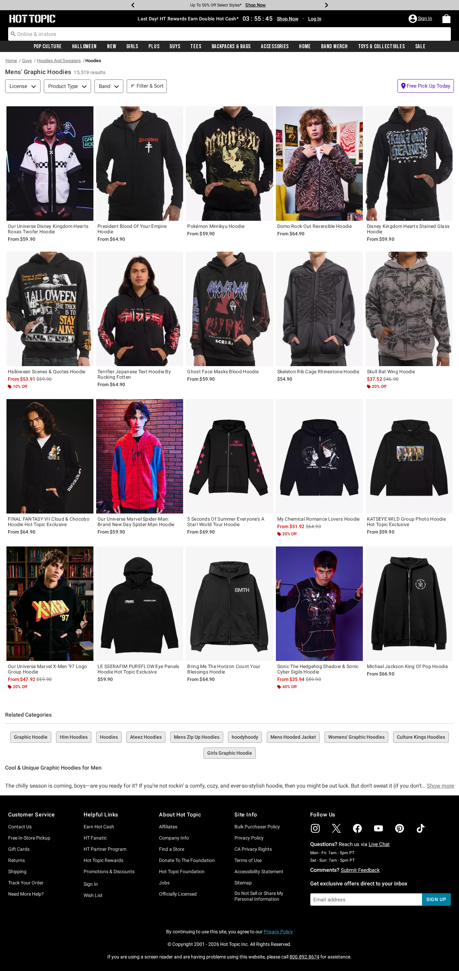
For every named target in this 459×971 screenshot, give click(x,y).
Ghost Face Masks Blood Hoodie (223, 371)
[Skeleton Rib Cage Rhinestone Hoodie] (319, 309)
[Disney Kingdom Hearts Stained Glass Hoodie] (409, 163)
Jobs (164, 882)
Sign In (91, 884)
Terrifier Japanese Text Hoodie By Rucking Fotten (134, 374)
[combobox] (229, 34)
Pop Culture (48, 46)
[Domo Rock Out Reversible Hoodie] (319, 163)
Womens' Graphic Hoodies (356, 737)
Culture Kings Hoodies (421, 737)
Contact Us (20, 826)
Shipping (17, 871)
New (111, 46)
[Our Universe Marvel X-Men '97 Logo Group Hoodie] (49, 603)
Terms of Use (248, 860)
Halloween (84, 46)
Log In (314, 18)
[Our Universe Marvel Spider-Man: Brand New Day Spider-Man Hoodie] (139, 456)
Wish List (93, 895)
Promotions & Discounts (109, 871)
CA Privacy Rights (253, 849)
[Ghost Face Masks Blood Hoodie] (229, 309)
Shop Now (253, 4)
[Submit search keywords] (13, 33)
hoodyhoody (245, 737)
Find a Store (171, 849)
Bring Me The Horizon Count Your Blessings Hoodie (223, 669)
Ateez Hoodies (146, 737)
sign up (436, 899)
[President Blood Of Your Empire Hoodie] (139, 163)
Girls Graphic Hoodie (229, 753)
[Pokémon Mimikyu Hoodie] (229, 163)
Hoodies (109, 737)
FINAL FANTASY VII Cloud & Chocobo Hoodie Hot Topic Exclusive (48, 521)
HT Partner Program (105, 849)
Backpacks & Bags (231, 46)
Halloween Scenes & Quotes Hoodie (47, 371)
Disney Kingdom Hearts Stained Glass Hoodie (408, 228)
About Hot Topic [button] (180, 814)
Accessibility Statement (258, 871)
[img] (315, 828)
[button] (421, 19)
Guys (175, 46)
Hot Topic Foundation (182, 871)
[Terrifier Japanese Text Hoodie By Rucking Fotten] (139, 309)
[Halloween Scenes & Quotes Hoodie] (49, 309)
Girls (132, 46)
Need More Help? (26, 894)
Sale (420, 46)
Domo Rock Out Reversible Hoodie (314, 226)
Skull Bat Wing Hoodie (391, 371)
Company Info (174, 838)
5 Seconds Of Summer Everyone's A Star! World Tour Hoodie (225, 521)
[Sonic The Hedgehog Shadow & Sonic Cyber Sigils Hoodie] (319, 603)
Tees (195, 46)
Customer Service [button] (31, 814)
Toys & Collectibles (381, 46)
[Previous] (133, 5)
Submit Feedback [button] (360, 870)
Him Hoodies (74, 737)
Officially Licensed (178, 894)
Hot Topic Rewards (103, 860)
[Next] (326, 5)
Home (305, 46)
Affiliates (168, 826)
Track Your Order (25, 882)
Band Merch (334, 46)
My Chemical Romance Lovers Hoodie (318, 519)
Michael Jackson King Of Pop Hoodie (407, 666)
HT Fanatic (95, 838)
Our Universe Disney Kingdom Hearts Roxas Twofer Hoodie (48, 228)
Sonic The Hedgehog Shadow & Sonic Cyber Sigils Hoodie (318, 669)
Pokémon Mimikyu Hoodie (215, 226)
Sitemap (243, 882)
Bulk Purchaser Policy (257, 826)
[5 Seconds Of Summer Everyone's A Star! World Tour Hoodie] (229, 456)
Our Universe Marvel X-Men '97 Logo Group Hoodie (47, 669)
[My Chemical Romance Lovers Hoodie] (319, 456)
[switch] (426, 86)
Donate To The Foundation (187, 860)
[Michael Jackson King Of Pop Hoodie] (409, 603)
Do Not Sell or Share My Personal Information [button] (258, 896)
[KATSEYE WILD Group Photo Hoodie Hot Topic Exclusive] (409, 456)
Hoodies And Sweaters (59, 60)
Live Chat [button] (379, 844)
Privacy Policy (249, 838)
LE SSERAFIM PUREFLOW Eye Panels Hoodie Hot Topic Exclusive (138, 669)
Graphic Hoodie (31, 737)
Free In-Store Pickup (29, 838)
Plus (153, 46)
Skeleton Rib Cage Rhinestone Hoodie (318, 371)
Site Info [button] (245, 814)
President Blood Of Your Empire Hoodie (132, 228)
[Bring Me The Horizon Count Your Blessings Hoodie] (229, 603)
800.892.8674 (304, 956)
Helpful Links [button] (101, 814)
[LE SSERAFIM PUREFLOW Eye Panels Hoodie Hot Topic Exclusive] (139, 603)
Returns (16, 860)
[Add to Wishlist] (86, 113)
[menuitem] (446, 18)
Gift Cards (19, 849)
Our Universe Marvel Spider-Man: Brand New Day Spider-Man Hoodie (136, 521)
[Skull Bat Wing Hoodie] (409, 309)
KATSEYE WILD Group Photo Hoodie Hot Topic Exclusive (406, 521)
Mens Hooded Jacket (293, 737)
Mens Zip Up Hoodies (196, 737)
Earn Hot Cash (99, 826)
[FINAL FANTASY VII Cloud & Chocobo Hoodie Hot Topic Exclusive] (49, 456)
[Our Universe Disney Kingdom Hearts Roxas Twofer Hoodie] (49, 163)
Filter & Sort (150, 86)
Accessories (275, 46)
